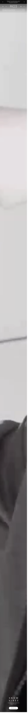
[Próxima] (24, 2)
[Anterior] (2, 2)
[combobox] (12, 10)
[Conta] (6, 6)
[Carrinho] (24, 6)
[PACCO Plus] (21, 6)
